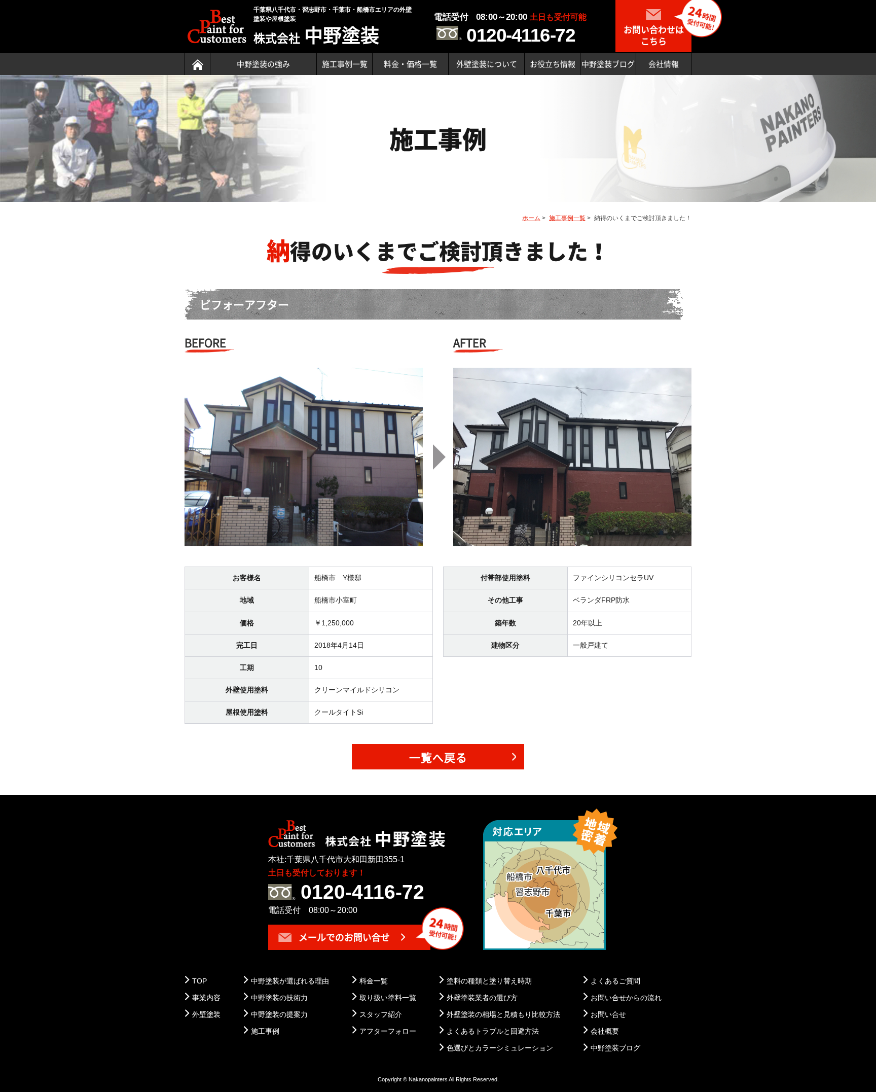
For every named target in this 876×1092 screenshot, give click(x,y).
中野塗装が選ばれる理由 (290, 981)
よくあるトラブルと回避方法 (493, 1031)
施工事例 (265, 1031)
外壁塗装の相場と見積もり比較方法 (503, 1014)
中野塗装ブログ (608, 63)
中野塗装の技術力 (279, 998)
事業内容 (206, 998)
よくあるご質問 (615, 981)
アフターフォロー (387, 1031)
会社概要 (605, 1031)
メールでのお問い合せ (343, 937)
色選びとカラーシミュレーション (500, 1048)
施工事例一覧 (345, 63)
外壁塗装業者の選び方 (482, 998)
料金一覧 (373, 981)
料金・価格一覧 (410, 63)
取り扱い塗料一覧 (387, 998)
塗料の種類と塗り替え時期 (489, 981)
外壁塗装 (206, 1014)
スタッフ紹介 (380, 1014)
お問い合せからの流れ (626, 998)
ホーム (531, 218)
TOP (199, 981)
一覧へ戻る (438, 757)
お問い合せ (608, 1014)
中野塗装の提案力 (279, 1014)
